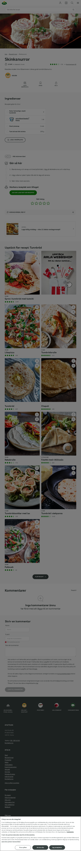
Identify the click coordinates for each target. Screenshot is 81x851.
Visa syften (23, 847)
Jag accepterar (57, 847)
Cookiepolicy (70, 832)
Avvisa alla (40, 847)
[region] (40, 833)
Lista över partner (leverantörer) (11, 841)
